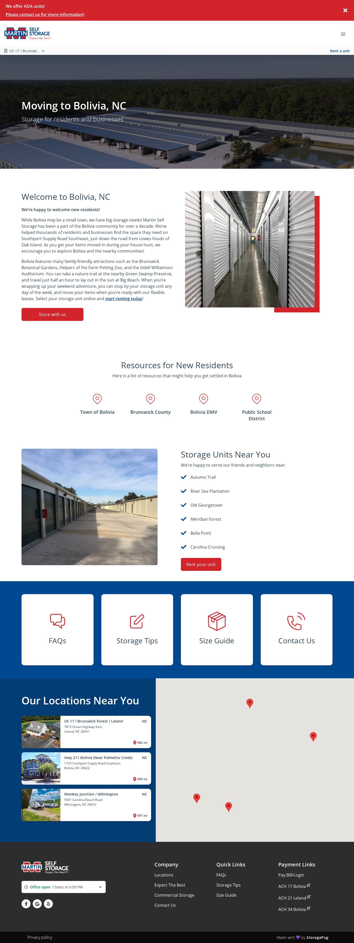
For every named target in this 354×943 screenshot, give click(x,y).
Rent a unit (340, 50)
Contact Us (165, 905)
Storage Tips (228, 885)
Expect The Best (169, 885)
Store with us (52, 314)
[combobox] (64, 887)
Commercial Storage (174, 895)
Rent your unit (201, 564)
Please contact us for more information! (45, 14)
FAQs (221, 875)
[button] (196, 798)
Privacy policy (39, 937)
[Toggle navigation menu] (345, 34)
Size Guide (226, 895)
